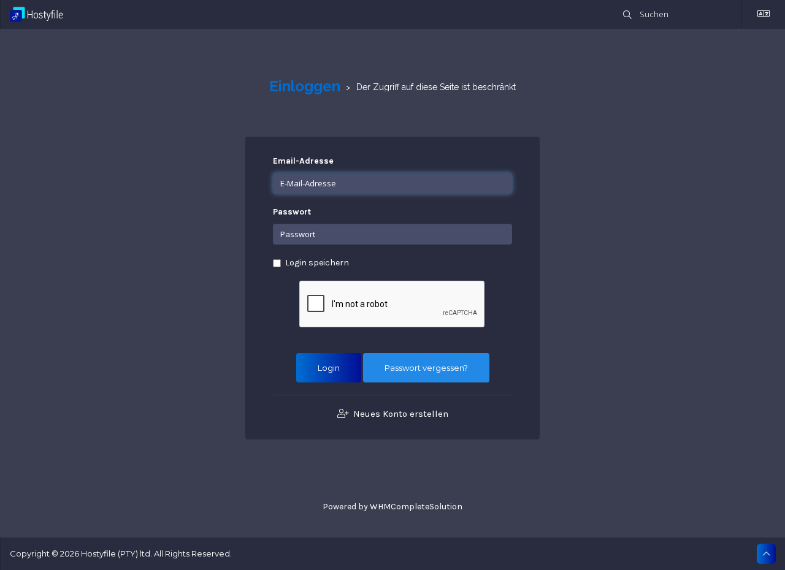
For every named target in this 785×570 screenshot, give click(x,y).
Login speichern (317, 262)
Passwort (292, 212)
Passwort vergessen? (426, 368)
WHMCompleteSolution (416, 506)
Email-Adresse (303, 161)
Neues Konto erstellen (399, 413)
